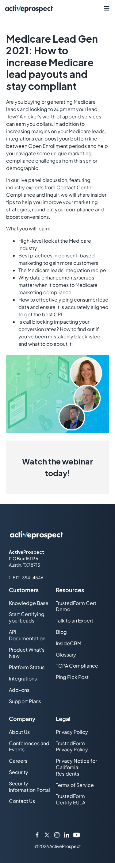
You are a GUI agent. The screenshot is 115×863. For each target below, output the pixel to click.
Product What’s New (26, 652)
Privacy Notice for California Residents (76, 767)
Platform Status (26, 667)
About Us (19, 732)
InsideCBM (68, 643)
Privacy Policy (72, 732)
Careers (18, 760)
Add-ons (19, 690)
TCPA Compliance (77, 665)
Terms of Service (75, 785)
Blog (61, 632)
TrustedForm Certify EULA (70, 799)
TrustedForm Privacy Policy (72, 746)
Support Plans (25, 701)
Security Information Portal (29, 786)
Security (18, 772)
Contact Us (22, 801)
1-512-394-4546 (26, 577)
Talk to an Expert (74, 620)
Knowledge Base (28, 603)
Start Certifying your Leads (26, 617)
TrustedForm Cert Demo (76, 606)
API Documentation (27, 635)
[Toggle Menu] (106, 8)
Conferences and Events (29, 746)
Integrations (23, 678)
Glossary (66, 654)
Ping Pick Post (72, 677)
